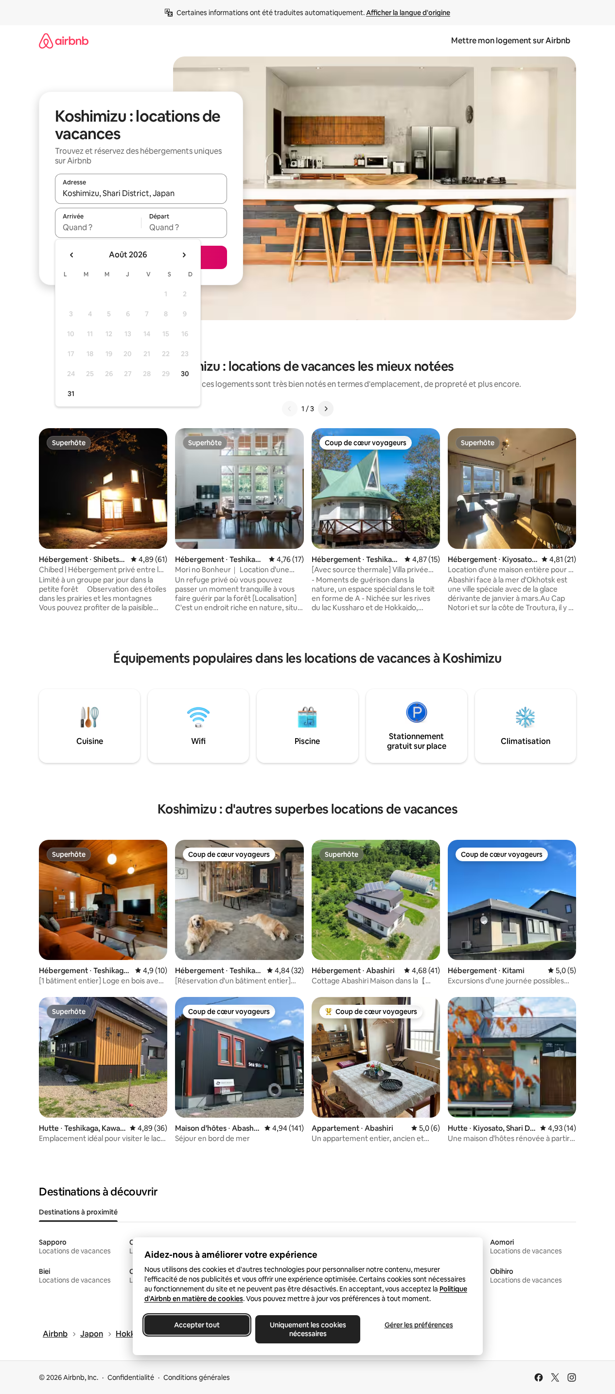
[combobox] (141, 193)
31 (71, 393)
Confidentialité (130, 1377)
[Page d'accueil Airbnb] (63, 40)
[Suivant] (326, 408)
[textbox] (98, 227)
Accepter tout (197, 1325)
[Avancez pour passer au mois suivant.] (184, 255)
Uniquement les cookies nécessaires (307, 1329)
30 (185, 373)
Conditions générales (196, 1377)
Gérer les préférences (418, 1325)
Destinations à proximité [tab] (78, 1212)
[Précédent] (290, 408)
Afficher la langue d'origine (408, 12)
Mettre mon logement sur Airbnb (510, 41)
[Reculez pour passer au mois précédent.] (72, 255)
